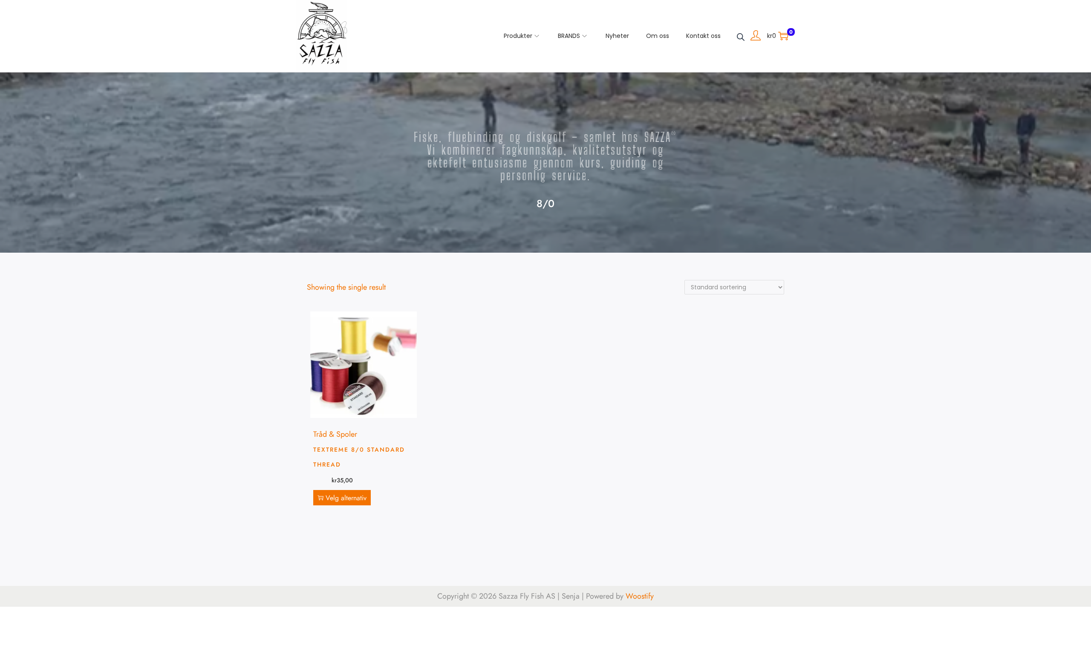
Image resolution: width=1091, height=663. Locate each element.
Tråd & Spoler (335, 434)
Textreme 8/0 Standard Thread (359, 457)
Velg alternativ (346, 498)
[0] (783, 36)
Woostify (640, 596)
